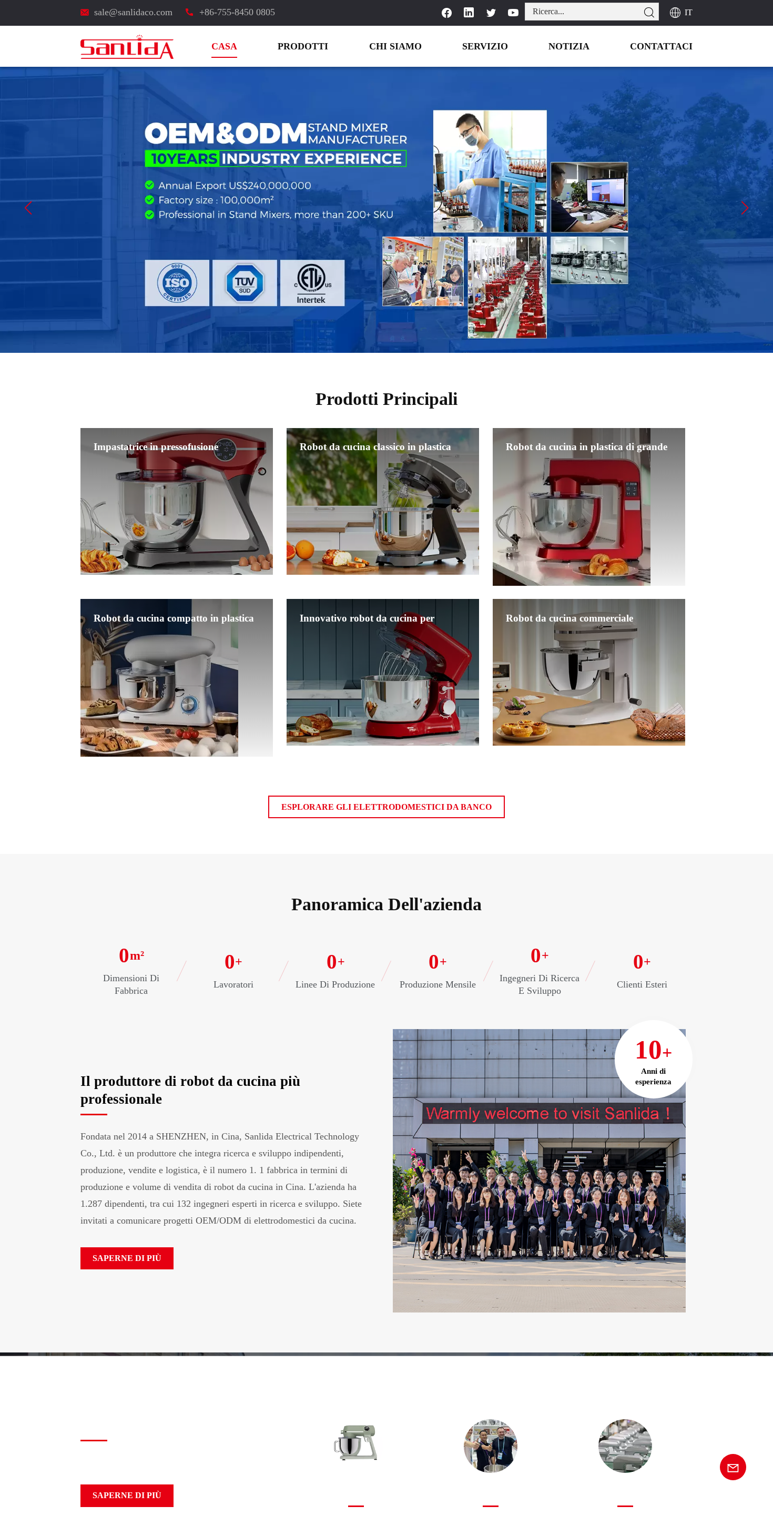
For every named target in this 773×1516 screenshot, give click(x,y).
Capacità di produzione (625, 1494)
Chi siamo (431, 47)
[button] (28, 207)
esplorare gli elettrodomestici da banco (387, 806)
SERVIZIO (511, 47)
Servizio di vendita (490, 1494)
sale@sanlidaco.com (134, 12)
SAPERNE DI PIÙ (121, 1258)
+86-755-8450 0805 (235, 12)
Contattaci (668, 47)
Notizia (586, 47)
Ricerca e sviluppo (355, 1494)
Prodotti (348, 47)
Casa (277, 47)
